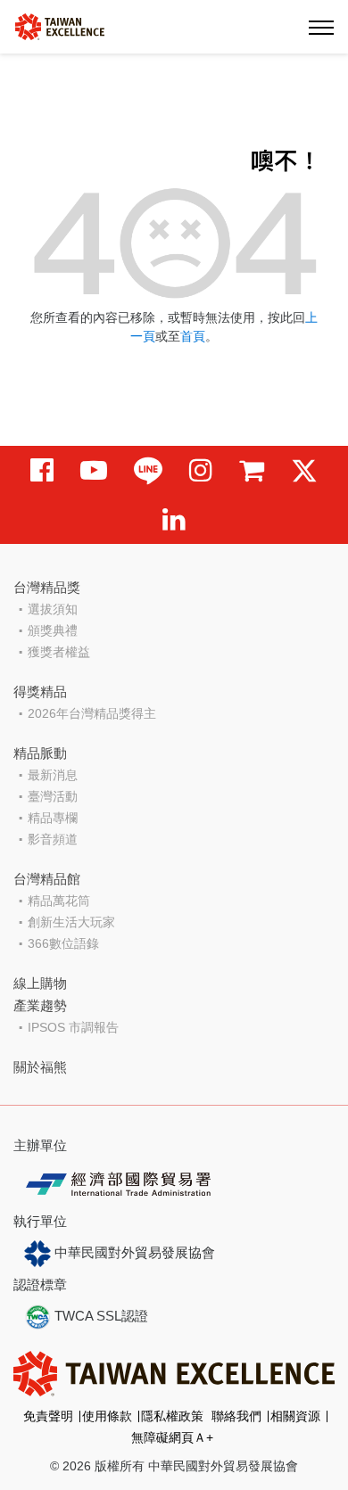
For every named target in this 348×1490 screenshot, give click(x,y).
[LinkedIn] (174, 519)
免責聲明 (48, 1416)
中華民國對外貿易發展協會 (133, 1252)
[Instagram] (200, 470)
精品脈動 (40, 753)
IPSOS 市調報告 (73, 1027)
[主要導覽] (321, 26)
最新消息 (53, 775)
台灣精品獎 (46, 587)
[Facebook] (42, 470)
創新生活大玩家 (71, 922)
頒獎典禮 (53, 630)
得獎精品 (40, 691)
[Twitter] (304, 470)
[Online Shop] (251, 470)
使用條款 (107, 1416)
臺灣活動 (53, 796)
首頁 (192, 336)
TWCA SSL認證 (99, 1315)
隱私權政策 (172, 1416)
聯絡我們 (236, 1416)
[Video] (93, 470)
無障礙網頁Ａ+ (172, 1437)
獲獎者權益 (59, 652)
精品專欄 (53, 817)
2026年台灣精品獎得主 (92, 713)
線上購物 (40, 983)
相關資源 (295, 1416)
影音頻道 (53, 839)
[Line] (148, 470)
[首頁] (59, 25)
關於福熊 (40, 1067)
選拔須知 (53, 609)
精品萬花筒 (59, 900)
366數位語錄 (63, 943)
